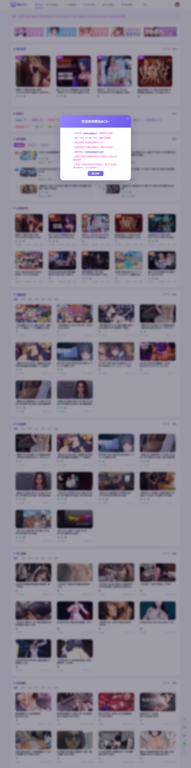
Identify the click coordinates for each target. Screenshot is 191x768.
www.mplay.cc (90, 133)
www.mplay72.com (94, 151)
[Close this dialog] (127, 118)
